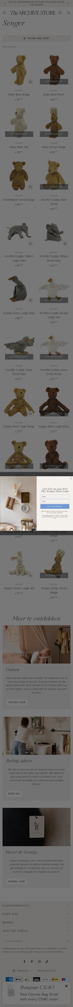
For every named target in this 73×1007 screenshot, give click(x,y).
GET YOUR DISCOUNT (54, 506)
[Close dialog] (71, 478)
